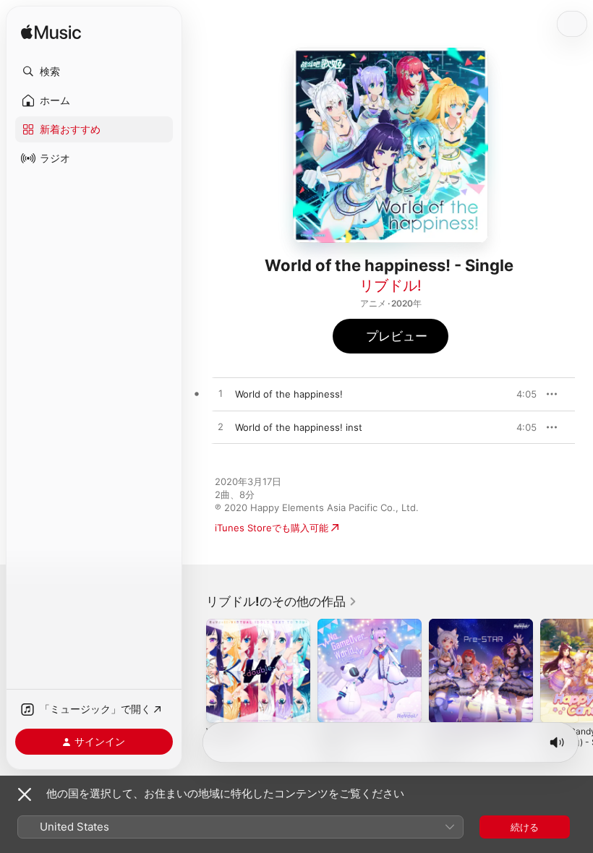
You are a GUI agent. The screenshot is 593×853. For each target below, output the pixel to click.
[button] (94, 71)
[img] (51, 33)
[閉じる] (24, 794)
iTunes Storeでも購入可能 (271, 527)
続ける (525, 827)
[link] (281, 601)
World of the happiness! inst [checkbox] (298, 427)
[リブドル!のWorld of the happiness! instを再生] (220, 427)
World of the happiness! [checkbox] (289, 394)
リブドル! (390, 285)
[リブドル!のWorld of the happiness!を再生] (220, 393)
